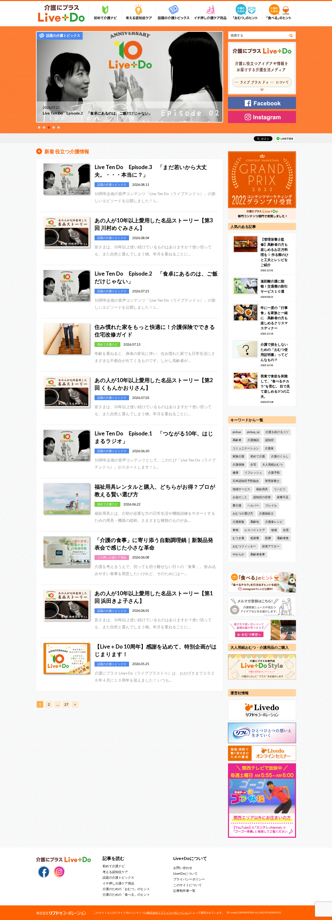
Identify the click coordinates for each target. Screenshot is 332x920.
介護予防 (274, 472)
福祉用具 (262, 489)
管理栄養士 (272, 481)
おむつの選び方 (243, 513)
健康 (235, 472)
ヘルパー (253, 505)
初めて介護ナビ (114, 866)
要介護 (237, 505)
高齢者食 (283, 538)
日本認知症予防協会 (246, 481)
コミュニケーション (246, 448)
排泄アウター (271, 546)
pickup (237, 432)
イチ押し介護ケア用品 (118, 883)
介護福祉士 (266, 513)
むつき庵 (238, 538)
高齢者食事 (257, 554)
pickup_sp (253, 432)
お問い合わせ (182, 868)
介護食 (269, 448)
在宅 (253, 464)
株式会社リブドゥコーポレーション (168, 912)
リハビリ (280, 489)
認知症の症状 (262, 497)
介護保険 (238, 464)
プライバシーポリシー (189, 879)
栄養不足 (282, 497)
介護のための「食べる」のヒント (126, 894)
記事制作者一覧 (184, 891)
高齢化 (254, 521)
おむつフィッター (244, 546)
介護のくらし (279, 456)
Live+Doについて (185, 873)
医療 (268, 538)
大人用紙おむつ (272, 464)
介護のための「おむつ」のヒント (126, 889)
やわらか (238, 554)
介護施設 (253, 440)
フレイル (271, 505)
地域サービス (241, 489)
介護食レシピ (274, 521)
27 (66, 704)
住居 (286, 530)
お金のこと (240, 497)
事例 (235, 530)
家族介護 (238, 456)
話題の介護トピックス (118, 877)
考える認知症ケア (115, 872)
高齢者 (237, 440)
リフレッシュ (253, 472)
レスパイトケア (255, 530)
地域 (274, 530)
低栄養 (254, 538)
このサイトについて (187, 885)
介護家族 (238, 521)
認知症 (269, 440)
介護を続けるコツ (277, 432)
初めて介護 (257, 456)
